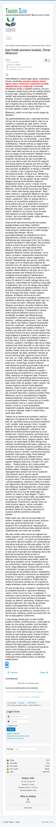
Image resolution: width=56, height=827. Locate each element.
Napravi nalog (12, 733)
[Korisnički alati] (47, 60)
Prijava (11, 729)
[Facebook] (28, 663)
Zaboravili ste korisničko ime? (18, 736)
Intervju (18, 64)
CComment (35, 697)
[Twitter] (28, 666)
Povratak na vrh (47, 822)
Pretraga (10, 749)
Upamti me (13, 725)
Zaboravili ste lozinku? (15, 738)
